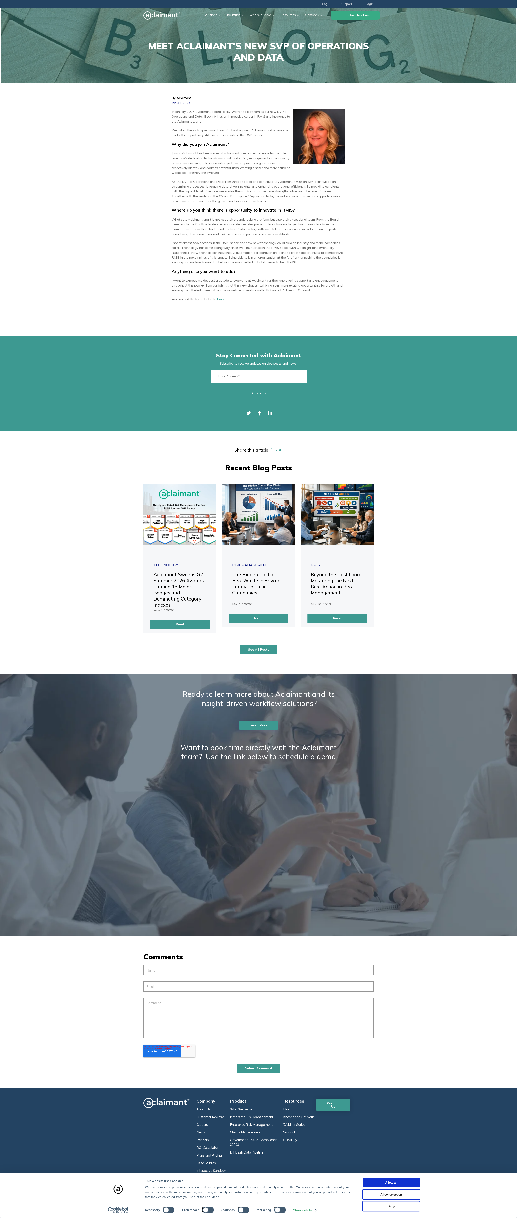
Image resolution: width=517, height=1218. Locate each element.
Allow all (391, 1182)
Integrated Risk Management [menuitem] (251, 1117)
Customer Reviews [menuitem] (211, 1117)
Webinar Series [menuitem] (294, 1125)
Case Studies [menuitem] (206, 1163)
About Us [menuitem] (203, 1109)
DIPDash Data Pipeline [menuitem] (246, 1152)
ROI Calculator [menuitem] (207, 1148)
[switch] (207, 1209)
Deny (391, 1206)
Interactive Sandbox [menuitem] (211, 1171)
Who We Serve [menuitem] (241, 1109)
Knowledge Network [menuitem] (298, 1117)
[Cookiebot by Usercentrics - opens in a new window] (118, 1210)
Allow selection (391, 1194)
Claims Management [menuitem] (245, 1132)
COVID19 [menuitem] (290, 1140)
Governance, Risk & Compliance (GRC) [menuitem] (253, 1142)
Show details (302, 1210)
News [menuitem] (201, 1132)
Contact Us (333, 1104)
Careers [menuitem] (202, 1125)
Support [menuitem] (346, 4)
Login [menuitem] (369, 4)
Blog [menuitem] (324, 4)
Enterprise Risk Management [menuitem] (251, 1125)
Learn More (258, 725)
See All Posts (258, 649)
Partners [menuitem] (203, 1140)
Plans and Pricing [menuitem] (209, 1155)
